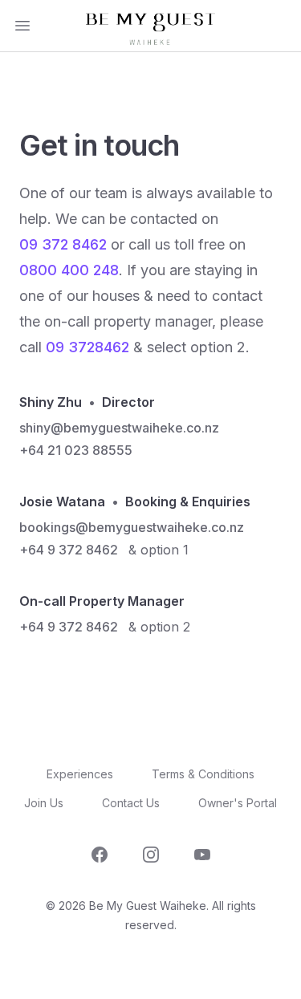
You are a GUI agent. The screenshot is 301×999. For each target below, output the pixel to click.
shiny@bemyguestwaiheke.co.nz (119, 428)
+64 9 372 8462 (68, 550)
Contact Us (131, 803)
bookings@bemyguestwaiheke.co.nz (131, 527)
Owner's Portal (237, 803)
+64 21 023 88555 (75, 450)
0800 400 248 (69, 270)
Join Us (43, 803)
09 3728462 (87, 347)
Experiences (80, 774)
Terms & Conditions (203, 774)
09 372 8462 (63, 244)
